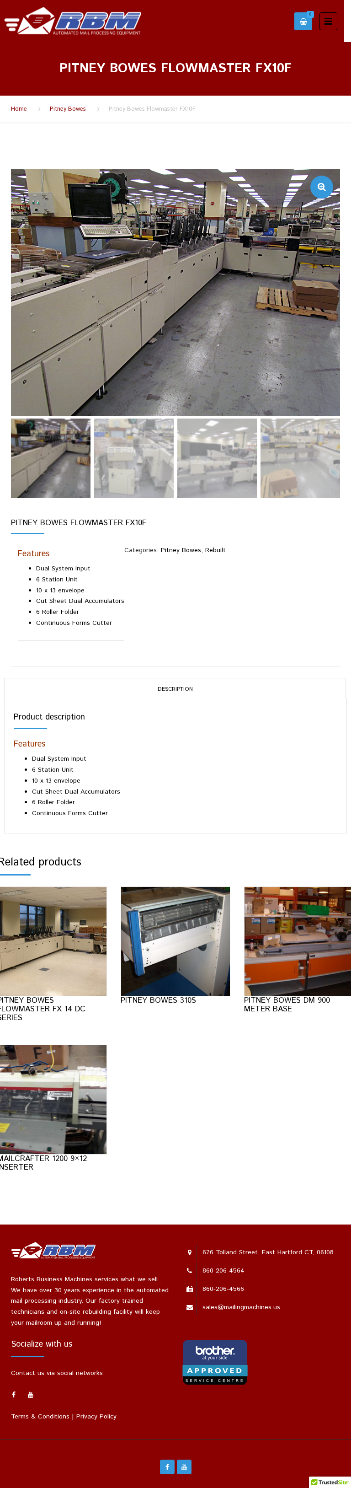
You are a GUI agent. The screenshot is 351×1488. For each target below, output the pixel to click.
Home (19, 109)
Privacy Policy (96, 1416)
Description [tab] (175, 689)
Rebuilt (215, 550)
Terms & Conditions (40, 1416)
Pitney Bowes (68, 109)
